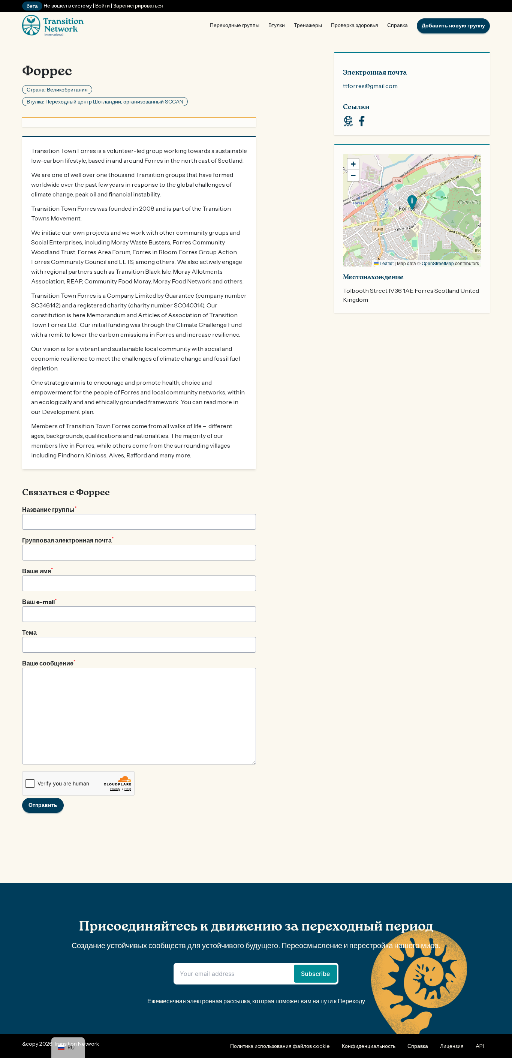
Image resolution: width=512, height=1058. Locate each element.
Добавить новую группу (453, 25)
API (480, 1046)
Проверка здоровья (354, 25)
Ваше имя (37, 570)
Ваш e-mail (39, 601)
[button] (412, 202)
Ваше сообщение (48, 663)
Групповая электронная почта (68, 540)
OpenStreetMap (438, 263)
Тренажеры (308, 25)
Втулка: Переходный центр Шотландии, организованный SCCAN (105, 101)
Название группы (49, 509)
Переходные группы (234, 25)
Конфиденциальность (368, 1046)
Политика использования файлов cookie (280, 1046)
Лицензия (452, 1046)
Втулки (276, 25)
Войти (102, 5)
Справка (397, 25)
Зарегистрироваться (138, 5)
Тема (29, 632)
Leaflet (386, 263)
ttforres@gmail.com (370, 86)
